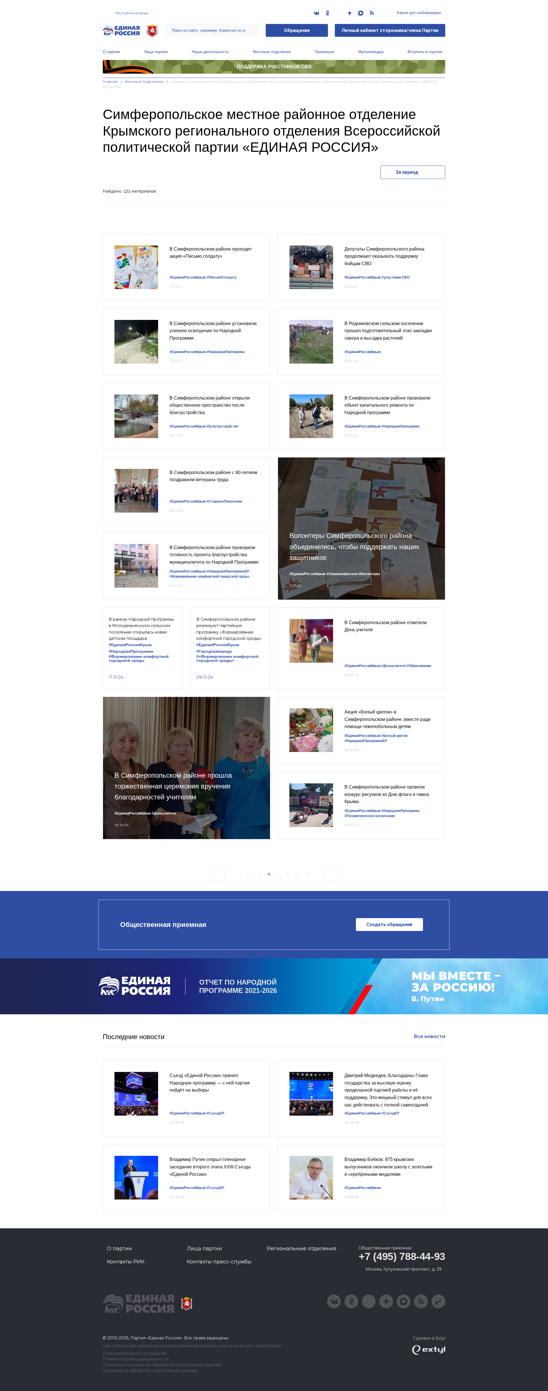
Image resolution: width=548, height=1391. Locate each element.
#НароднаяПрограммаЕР (228, 571)
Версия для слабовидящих (418, 13)
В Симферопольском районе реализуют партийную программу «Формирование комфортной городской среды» (228, 629)
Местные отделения (272, 51)
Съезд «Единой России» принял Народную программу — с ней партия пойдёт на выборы (210, 1082)
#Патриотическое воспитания (369, 816)
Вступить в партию (425, 51)
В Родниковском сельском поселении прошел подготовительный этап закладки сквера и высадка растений (388, 330)
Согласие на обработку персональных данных (150, 1370)
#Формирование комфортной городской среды (209, 576)
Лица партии (156, 51)
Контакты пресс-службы (219, 1262)
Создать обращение (389, 924)
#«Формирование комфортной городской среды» (227, 658)
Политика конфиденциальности (136, 1359)
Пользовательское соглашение (135, 1353)
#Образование (419, 666)
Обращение (297, 30)
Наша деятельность (210, 51)
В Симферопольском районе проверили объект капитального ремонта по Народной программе (387, 405)
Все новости (429, 1036)
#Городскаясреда (214, 651)
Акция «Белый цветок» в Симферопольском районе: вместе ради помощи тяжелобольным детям (387, 719)
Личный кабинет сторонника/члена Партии (390, 30)
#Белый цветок (395, 736)
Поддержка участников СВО (274, 66)
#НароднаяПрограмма (226, 352)
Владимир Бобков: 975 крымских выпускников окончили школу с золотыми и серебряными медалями (388, 1166)
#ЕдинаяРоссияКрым (188, 277)
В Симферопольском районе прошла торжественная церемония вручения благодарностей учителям (173, 786)
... (296, 874)
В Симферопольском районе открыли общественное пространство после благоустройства (210, 405)
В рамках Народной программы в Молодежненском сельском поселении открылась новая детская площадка (141, 629)
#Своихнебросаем (342, 574)
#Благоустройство (222, 426)
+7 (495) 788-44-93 (402, 1256)
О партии (111, 51)
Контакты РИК (125, 1262)
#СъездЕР (215, 1113)
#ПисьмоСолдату (222, 277)
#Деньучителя (394, 666)
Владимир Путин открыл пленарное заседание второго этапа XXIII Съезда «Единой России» (210, 1166)
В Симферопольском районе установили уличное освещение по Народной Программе (213, 330)
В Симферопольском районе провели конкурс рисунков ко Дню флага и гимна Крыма (386, 794)
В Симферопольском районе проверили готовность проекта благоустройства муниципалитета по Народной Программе (214, 555)
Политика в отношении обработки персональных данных (162, 1364)
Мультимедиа (371, 51)
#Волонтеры (369, 574)
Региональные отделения (302, 1248)
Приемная (324, 51)
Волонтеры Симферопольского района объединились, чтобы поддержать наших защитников (354, 546)
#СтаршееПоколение (224, 501)
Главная (110, 81)
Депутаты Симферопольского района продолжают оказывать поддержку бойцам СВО (384, 256)
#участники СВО (396, 277)
